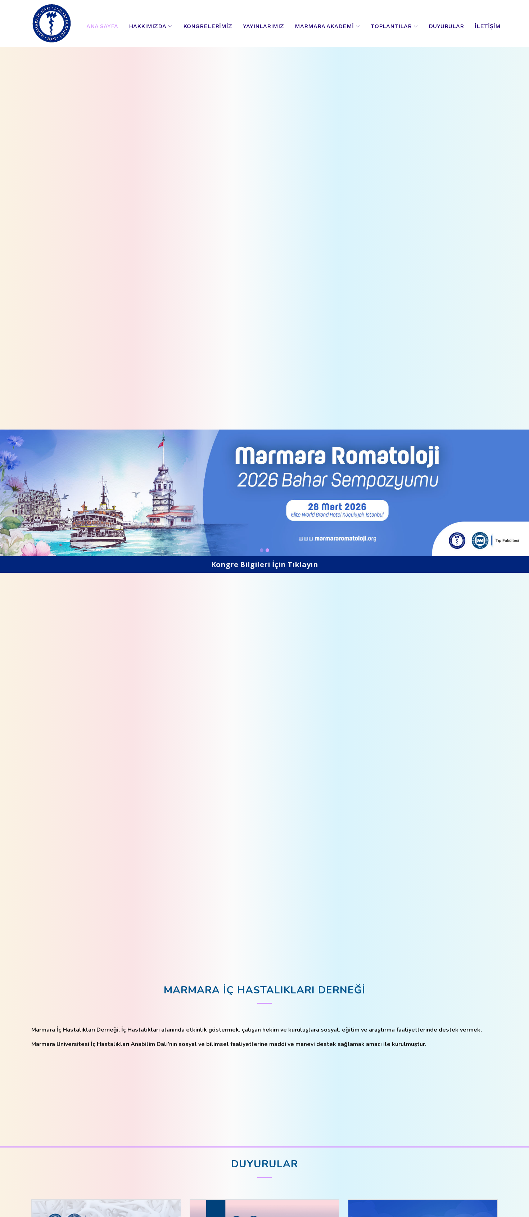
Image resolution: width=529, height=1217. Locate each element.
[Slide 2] (267, 550)
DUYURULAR (446, 26)
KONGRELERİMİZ (207, 26)
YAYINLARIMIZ (263, 26)
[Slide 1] (261, 550)
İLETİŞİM (488, 26)
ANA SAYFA (102, 26)
